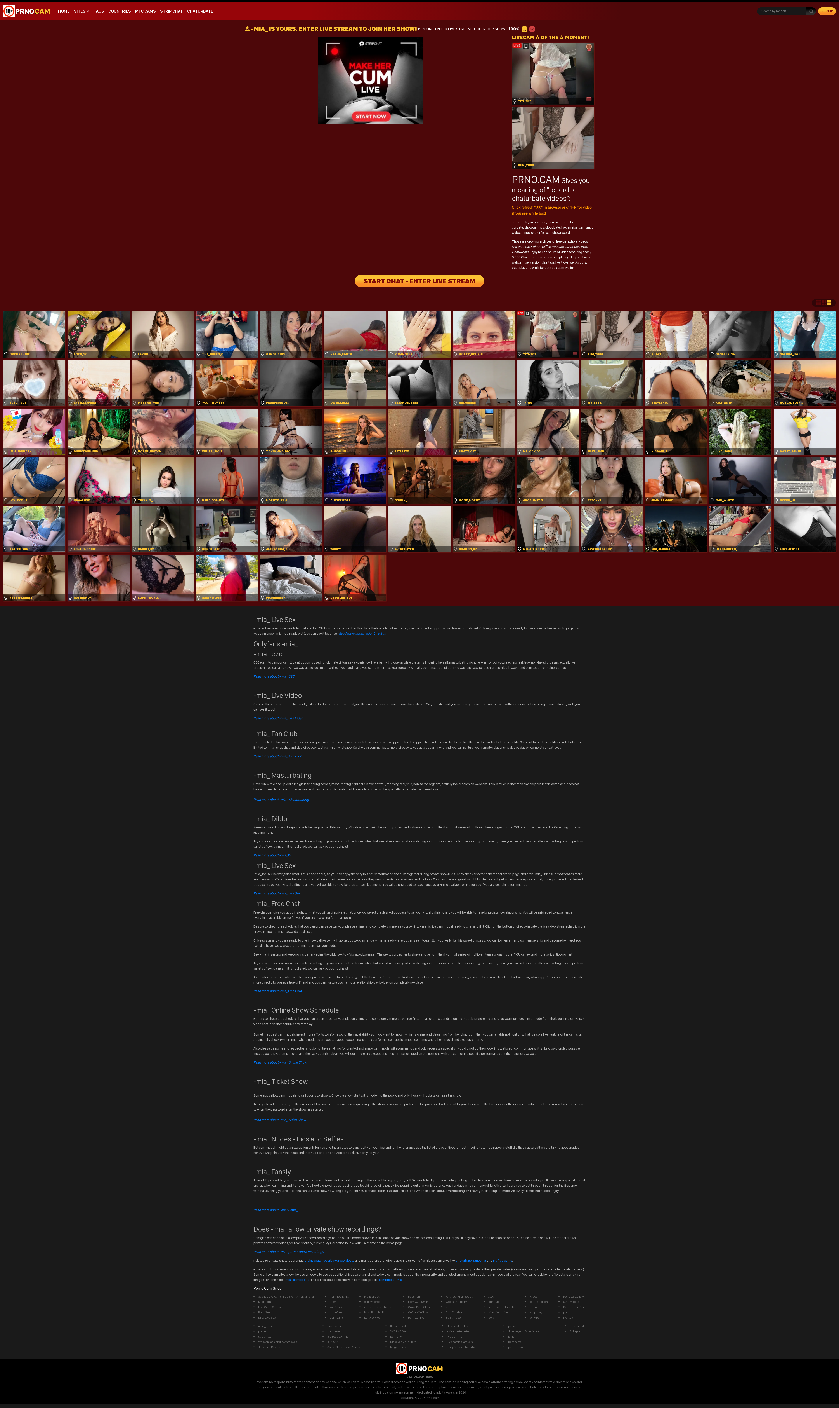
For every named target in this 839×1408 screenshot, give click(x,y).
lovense (568, 262)
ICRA (429, 1376)
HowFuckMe (578, 1326)
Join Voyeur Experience (523, 1331)
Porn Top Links (339, 1296)
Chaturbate (200, 11)
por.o (511, 1326)
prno (511, 1336)
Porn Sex (264, 1312)
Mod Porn (264, 1301)
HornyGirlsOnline (419, 1301)
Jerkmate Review (269, 1347)
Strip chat (171, 11)
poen (333, 1301)
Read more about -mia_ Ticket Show (279, 1120)
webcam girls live (457, 1301)
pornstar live (416, 1317)
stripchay (536, 1312)
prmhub (493, 1301)
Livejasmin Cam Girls (460, 1341)
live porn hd (454, 1336)
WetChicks (336, 1307)
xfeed (534, 1296)
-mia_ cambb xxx (297, 1280)
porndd (568, 1312)
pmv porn (536, 1317)
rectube (568, 222)
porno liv (396, 1336)
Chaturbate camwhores (538, 257)
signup (827, 11)
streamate (265, 1336)
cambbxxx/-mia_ (391, 1280)
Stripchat (479, 1260)
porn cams (337, 1317)
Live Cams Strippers (271, 1307)
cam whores (372, 1301)
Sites (79, 11)
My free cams (502, 1260)
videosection (335, 1326)
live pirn (535, 1307)
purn (449, 1307)
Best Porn (414, 1296)
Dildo (274, 855)
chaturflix (538, 233)
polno (262, 1331)
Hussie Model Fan (458, 1326)
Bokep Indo (577, 1331)
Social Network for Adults (343, 1347)
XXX (491, 1296)
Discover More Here (403, 1341)
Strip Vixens (571, 1301)
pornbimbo (515, 1347)
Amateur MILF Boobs (459, 1296)
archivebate (537, 222)
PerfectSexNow (573, 1296)
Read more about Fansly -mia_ (275, 1210)
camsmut (586, 227)
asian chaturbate (458, 1331)
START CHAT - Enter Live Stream (419, 281)
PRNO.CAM (536, 179)
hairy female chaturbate (462, 1347)
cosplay (520, 268)
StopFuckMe (454, 1312)
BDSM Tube (453, 1317)
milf (537, 268)
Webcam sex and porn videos (277, 1341)
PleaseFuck (371, 1296)
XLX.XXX (332, 1341)
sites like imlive (498, 1312)
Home (64, 11)
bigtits (581, 262)
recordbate (520, 222)
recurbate (555, 222)
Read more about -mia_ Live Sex (362, 633)
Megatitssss (398, 1347)
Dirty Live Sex (267, 1317)
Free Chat (277, 991)
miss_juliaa (265, 1326)
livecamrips (569, 227)
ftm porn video (399, 1326)
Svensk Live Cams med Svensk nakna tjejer (286, 1296)
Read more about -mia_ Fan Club (277, 756)
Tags (99, 11)
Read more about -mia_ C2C (274, 676)
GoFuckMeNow (418, 1312)
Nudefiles (336, 1312)
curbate (517, 227)
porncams (515, 1341)
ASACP (419, 1376)
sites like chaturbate (501, 1307)
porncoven (334, 1331)
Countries (119, 11)
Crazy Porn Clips (419, 1307)
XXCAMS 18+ (398, 1331)
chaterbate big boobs (378, 1307)
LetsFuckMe (372, 1317)
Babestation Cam (574, 1307)
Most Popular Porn (376, 1312)
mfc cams (145, 11)
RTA (409, 1376)
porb (491, 1317)
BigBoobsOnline (337, 1336)
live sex (568, 1317)
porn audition (539, 1301)
